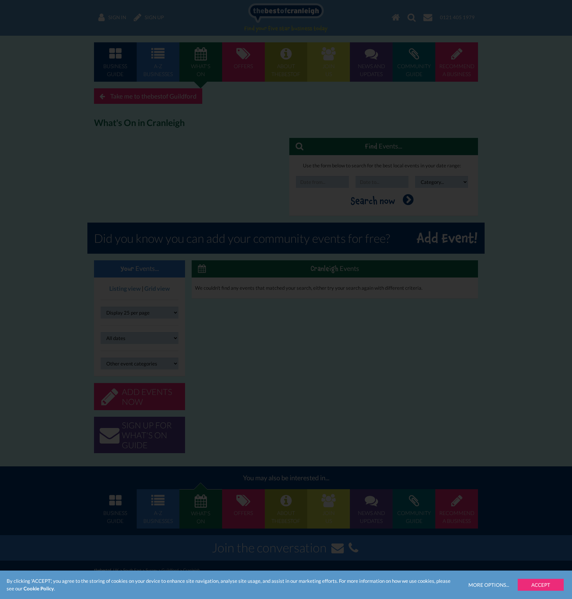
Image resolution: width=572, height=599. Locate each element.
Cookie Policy (39, 588)
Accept (540, 585)
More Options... (488, 585)
